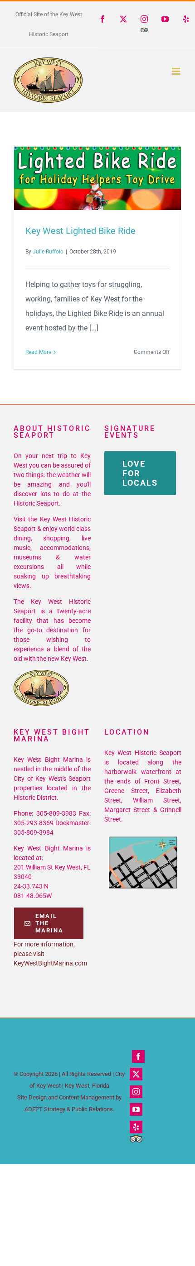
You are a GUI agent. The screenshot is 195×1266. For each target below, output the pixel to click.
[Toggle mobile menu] (176, 71)
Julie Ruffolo (48, 251)
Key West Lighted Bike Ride (81, 178)
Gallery (114, 178)
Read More (38, 352)
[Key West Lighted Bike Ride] (97, 178)
